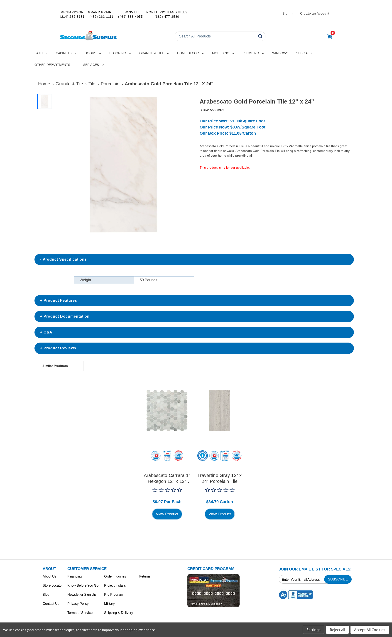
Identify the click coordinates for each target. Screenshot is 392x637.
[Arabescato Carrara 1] (167, 410)
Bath (38, 53)
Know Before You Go (82, 585)
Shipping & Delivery (118, 613)
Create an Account (314, 13)
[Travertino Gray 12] (220, 410)
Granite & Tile (151, 53)
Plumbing (251, 53)
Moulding (220, 53)
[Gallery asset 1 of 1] (123, 164)
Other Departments (52, 65)
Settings (313, 629)
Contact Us (51, 603)
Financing (74, 576)
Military (109, 603)
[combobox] (220, 36)
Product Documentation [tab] (67, 316)
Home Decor (188, 53)
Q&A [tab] (48, 332)
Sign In (288, 13)
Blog (46, 594)
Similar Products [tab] (55, 366)
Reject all (337, 629)
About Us (49, 576)
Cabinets (63, 53)
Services (91, 65)
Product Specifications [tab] (65, 259)
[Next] (187, 164)
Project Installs (115, 585)
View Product (167, 514)
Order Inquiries (115, 576)
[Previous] (59, 164)
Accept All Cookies (369, 629)
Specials (303, 53)
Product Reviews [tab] (60, 348)
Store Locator (53, 585)
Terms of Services (80, 613)
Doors (90, 53)
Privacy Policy (78, 603)
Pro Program (113, 594)
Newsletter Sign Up (81, 594)
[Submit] (260, 36)
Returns (145, 576)
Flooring (117, 53)
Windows (280, 53)
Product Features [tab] (60, 300)
